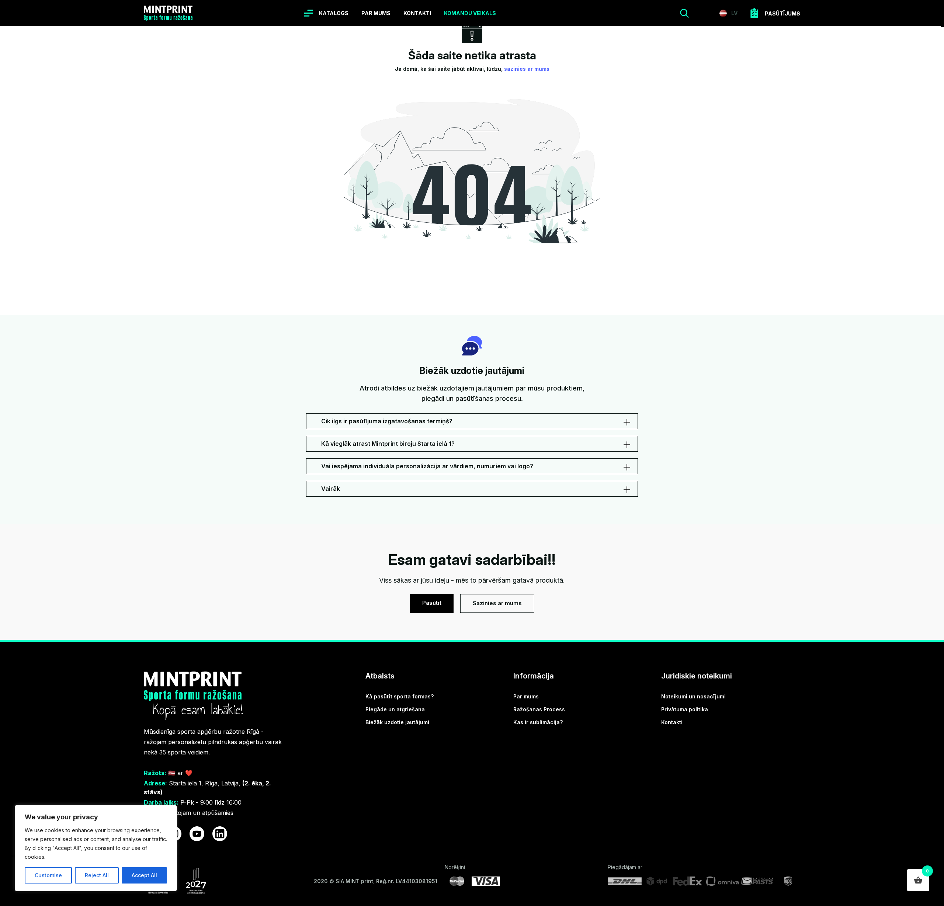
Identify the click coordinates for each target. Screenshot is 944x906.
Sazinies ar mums (497, 603)
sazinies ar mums (526, 69)
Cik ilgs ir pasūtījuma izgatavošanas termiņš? (386, 421)
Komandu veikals (470, 13)
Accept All (144, 875)
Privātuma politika (684, 709)
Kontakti (417, 13)
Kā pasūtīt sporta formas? (399, 696)
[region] (96, 848)
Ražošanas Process (539, 709)
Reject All (97, 875)
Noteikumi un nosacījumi (693, 696)
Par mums (376, 13)
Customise (48, 875)
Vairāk (330, 488)
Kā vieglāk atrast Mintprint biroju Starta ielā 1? (388, 443)
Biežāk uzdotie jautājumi (397, 722)
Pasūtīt (431, 602)
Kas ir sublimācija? (538, 722)
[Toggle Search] (684, 13)
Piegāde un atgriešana (395, 709)
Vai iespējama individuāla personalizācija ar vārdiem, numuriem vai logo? (427, 466)
